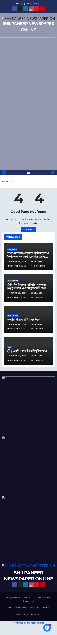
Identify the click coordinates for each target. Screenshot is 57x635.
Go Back (28, 230)
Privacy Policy (21, 608)
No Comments (38, 297)
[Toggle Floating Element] (47, 628)
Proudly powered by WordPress (19, 597)
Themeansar (28, 601)
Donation (46, 608)
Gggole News (36, 614)
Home (5, 181)
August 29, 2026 (18, 261)
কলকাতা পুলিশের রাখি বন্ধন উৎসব (23, 319)
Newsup (45, 597)
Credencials (34, 608)
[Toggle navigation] (28, 172)
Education (12, 249)
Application (13, 316)
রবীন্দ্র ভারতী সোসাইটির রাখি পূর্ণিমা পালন (27, 351)
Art (9, 347)
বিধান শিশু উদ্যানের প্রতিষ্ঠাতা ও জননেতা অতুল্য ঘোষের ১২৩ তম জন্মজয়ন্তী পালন (27, 286)
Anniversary (13, 281)
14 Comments (38, 266)
